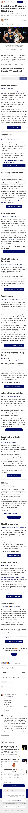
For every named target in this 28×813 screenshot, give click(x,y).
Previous (5, 672)
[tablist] (7, 682)
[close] (24, 764)
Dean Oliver (4, 606)
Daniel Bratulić (5, 486)
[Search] (25, 742)
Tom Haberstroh (5, 138)
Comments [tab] (4, 682)
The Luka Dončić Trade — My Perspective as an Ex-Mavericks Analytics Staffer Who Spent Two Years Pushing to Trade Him (10, 748)
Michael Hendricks (6, 527)
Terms (16, 803)
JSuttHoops (12, 442)
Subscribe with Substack (15, 790)
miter (5, 715)
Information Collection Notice (18, 795)
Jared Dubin (4, 264)
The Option (22, 527)
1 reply (7, 710)
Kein (2, 565)
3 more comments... (5, 735)
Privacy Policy (15, 796)
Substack (7, 810)
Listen (25, 20)
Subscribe (20, 2)
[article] (14, 751)
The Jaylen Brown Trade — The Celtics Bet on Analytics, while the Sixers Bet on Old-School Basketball (10, 761)
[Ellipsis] (26, 694)
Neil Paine (4, 176)
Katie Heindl (4, 299)
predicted (22, 267)
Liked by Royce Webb (9, 696)
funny (19, 338)
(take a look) (14, 456)
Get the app (20, 806)
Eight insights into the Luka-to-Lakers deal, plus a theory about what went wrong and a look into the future (9, 752)
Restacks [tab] (10, 682)
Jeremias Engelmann (12, 754)
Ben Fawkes (4, 358)
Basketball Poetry (15, 396)
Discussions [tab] (11, 742)
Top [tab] (2, 742)
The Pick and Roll (10, 565)
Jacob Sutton (4, 442)
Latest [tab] (6, 742)
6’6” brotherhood (11, 239)
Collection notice (23, 803)
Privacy (13, 803)
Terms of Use (21, 794)
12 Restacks (17, 663)
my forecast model (6, 183)
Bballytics (13, 486)
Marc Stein (4, 88)
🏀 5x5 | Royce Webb (14, 606)
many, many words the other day (15, 92)
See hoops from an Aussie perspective (15, 593)
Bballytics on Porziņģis (10, 513)
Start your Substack (10, 806)
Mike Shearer (5, 396)
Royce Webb (6, 19)
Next (23, 672)
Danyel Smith (5, 216)
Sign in (25, 2)
